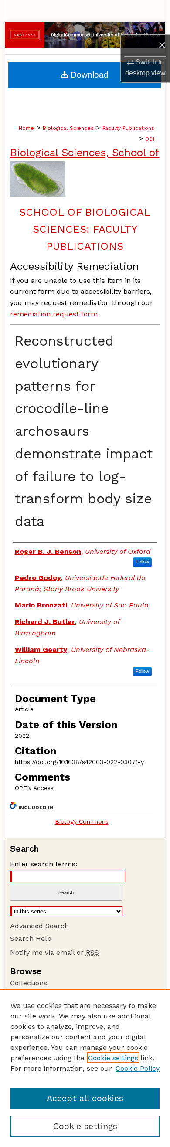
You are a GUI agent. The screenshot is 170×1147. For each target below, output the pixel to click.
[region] (85, 1068)
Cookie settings (113, 1058)
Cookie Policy (138, 1068)
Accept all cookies (85, 1098)
